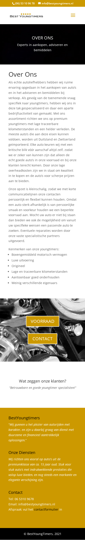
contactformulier (46, 509)
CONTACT (42, 339)
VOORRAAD (42, 321)
